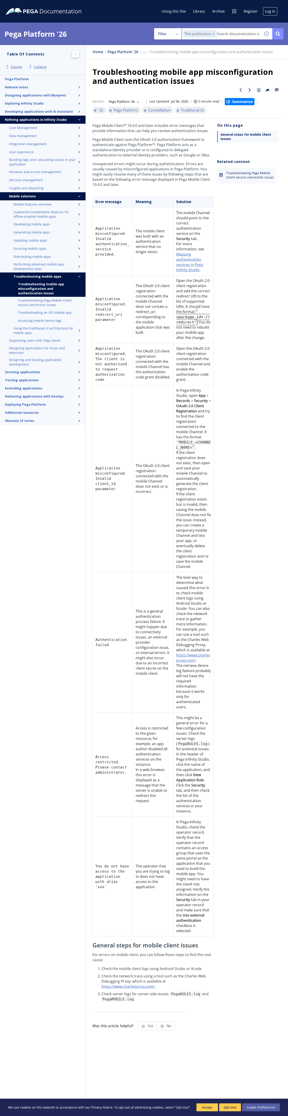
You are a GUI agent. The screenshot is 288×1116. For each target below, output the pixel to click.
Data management (23, 136)
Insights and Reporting (26, 188)
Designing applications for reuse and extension (37, 350)
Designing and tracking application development (35, 362)
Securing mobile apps (30, 248)
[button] (213, 34)
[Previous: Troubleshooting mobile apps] (240, 89)
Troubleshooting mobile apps (37, 276)
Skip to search (54, 5)
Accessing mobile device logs (40, 320)
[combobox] (221, 33)
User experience (21, 152)
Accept (207, 1107)
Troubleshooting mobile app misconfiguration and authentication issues (41, 288)
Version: (98, 101)
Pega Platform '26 (123, 52)
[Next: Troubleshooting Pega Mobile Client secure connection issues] (249, 89)
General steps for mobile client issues (245, 136)
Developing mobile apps (32, 224)
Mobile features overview (33, 204)
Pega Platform (17, 79)
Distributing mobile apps (32, 256)
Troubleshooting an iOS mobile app (45, 312)
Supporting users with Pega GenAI (35, 340)
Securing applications (22, 372)
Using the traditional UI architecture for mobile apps (43, 330)
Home (97, 52)
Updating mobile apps (30, 240)
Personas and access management (35, 172)
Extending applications (23, 388)
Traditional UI (192, 110)
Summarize (242, 101)
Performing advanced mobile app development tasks (39, 266)
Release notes (16, 87)
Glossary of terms (19, 420)
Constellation (159, 110)
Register (251, 11)
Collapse (40, 67)
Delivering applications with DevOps (34, 396)
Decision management (26, 180)
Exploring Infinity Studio (24, 103)
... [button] (144, 52)
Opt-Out (230, 1107)
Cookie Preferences (261, 1107)
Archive (218, 11)
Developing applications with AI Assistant (39, 111)
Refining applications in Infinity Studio (36, 119)
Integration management (28, 144)
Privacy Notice (101, 1107)
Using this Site (174, 11)
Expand (16, 67)
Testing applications (22, 380)
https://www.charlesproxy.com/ (193, 658)
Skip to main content (20, 5)
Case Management (23, 128)
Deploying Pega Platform (25, 404)
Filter (162, 33)
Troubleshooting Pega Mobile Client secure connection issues (45, 302)
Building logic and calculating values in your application (42, 162)
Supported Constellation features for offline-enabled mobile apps (41, 214)
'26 (100, 110)
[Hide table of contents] (75, 54)
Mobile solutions (22, 196)
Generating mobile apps (32, 232)
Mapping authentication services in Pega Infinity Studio (189, 262)
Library (199, 11)
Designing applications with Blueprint (35, 95)
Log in (270, 11)
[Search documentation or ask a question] (278, 33)
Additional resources (22, 412)
